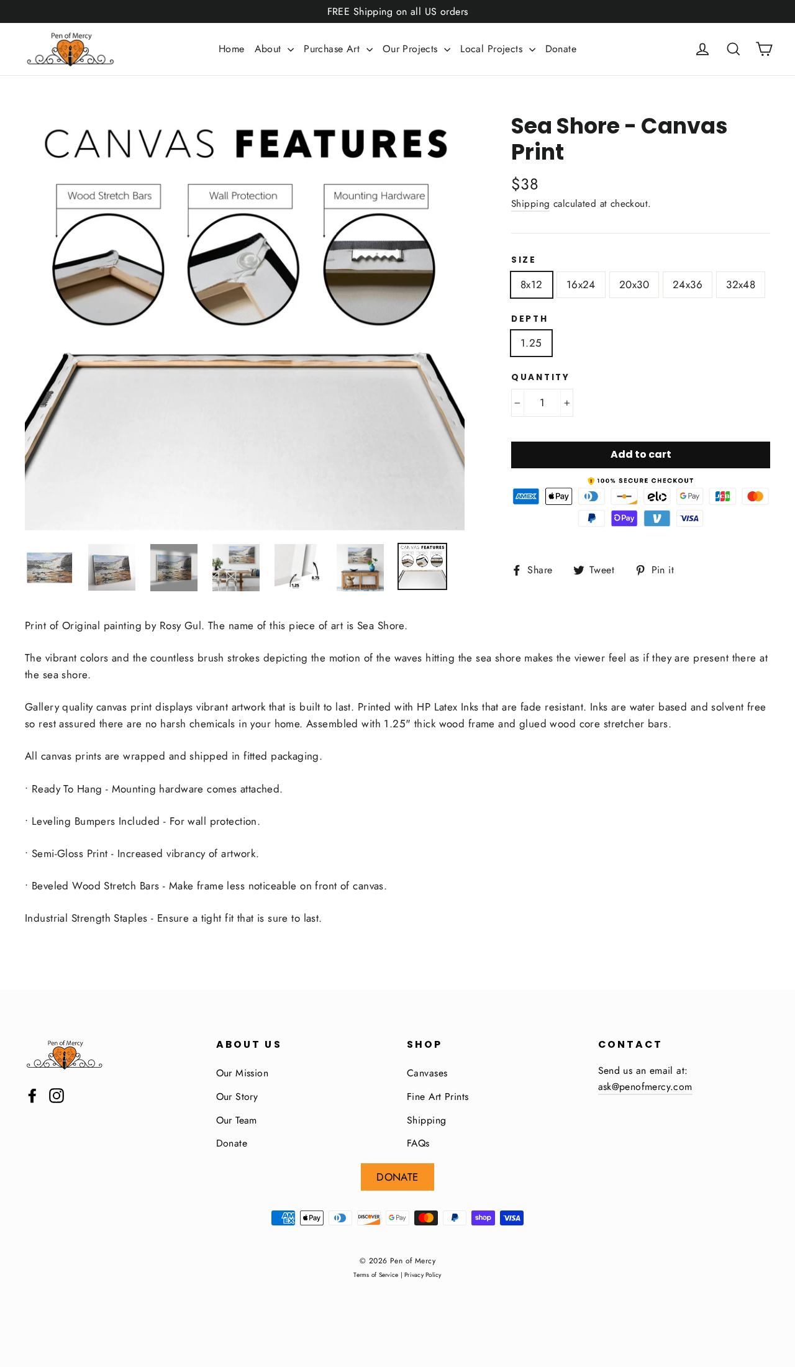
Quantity (540, 378)
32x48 (740, 284)
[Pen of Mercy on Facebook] (32, 1094)
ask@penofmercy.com (645, 1086)
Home (232, 49)
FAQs (418, 1143)
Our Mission (242, 1073)
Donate (561, 49)
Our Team (236, 1120)
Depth (529, 319)
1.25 (531, 342)
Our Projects (412, 49)
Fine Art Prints (437, 1096)
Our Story (237, 1096)
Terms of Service (375, 1274)
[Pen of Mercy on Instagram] (56, 1094)
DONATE (397, 1176)
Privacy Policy (423, 1274)
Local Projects (492, 49)
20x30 (634, 284)
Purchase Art (333, 49)
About (270, 49)
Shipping (530, 204)
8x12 (531, 284)
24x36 (687, 284)
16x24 (581, 284)
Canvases (427, 1073)
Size (524, 260)
